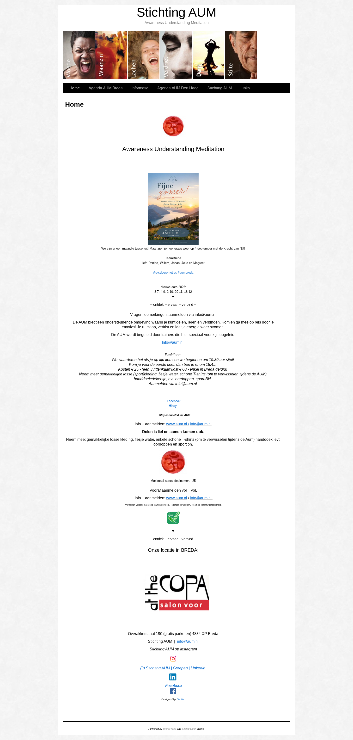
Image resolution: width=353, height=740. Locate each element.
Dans (208, 55)
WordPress (169, 728)
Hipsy (173, 406)
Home (74, 88)
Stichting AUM (176, 12)
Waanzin (111, 55)
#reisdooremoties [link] (165, 272)
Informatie (140, 88)
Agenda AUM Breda (106, 88)
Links (245, 88)
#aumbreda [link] (185, 272)
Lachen (144, 55)
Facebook (174, 401)
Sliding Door (189, 728)
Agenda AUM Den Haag (178, 88)
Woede (79, 55)
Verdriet (176, 55)
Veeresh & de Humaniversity (241, 55)
